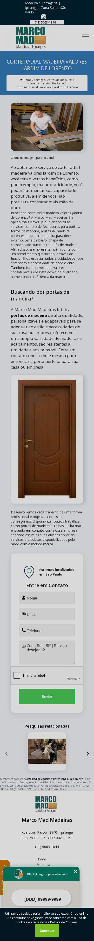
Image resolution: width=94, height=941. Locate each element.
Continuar (47, 931)
